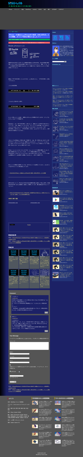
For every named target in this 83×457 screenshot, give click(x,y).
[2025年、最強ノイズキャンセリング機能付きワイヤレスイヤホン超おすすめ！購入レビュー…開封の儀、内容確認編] (56, 259)
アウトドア (16, 9)
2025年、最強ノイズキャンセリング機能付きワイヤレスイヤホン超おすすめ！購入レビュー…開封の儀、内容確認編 (66, 259)
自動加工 (22, 417)
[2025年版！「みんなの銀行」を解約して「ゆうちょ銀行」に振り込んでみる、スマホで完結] (56, 222)
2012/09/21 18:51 (15, 298)
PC (19, 422)
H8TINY (25, 414)
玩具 (9, 419)
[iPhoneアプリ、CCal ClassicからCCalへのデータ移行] (13, 250)
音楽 (27, 408)
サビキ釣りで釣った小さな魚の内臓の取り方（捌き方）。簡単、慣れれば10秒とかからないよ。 (66, 120)
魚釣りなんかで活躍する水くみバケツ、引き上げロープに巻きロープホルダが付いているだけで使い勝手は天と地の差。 (66, 150)
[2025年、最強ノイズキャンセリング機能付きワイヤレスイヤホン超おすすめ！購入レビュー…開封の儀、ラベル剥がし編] (56, 267)
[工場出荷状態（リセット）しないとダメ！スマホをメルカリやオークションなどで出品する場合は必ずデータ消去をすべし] (56, 207)
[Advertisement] (41, 20)
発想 (19, 408)
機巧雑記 (17, 417)
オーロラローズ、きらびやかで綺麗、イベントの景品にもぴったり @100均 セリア (45, 426)
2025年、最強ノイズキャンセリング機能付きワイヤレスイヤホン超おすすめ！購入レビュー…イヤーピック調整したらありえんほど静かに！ (66, 230)
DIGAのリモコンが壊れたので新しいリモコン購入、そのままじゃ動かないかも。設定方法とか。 (66, 180)
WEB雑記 (21, 401)
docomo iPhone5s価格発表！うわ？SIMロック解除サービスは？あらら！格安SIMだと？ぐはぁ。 (23, 261)
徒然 (45, 9)
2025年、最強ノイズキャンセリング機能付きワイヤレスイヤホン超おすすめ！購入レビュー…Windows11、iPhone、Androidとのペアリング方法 (66, 237)
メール (12, 356)
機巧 (49, 9)
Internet (16, 422)
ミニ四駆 (12, 419)
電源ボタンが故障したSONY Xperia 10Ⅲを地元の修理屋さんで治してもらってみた (66, 214)
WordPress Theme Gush (41, 454)
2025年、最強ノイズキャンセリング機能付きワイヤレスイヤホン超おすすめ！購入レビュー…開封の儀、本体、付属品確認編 (66, 244)
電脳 (22, 9)
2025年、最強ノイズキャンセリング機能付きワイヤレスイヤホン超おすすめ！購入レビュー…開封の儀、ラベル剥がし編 (66, 267)
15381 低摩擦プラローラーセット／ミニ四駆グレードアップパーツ (68, 434)
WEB (9, 401)
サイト (11, 360)
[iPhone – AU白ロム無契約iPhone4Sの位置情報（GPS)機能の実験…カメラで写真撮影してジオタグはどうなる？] (34, 250)
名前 (11, 352)
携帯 (14, 198)
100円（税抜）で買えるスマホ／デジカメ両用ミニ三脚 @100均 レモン (45, 419)
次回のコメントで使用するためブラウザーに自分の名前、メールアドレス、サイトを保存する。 (29, 367)
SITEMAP (54, 9)
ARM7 (12, 414)
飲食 (9, 409)
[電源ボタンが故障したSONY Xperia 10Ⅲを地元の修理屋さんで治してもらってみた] (56, 214)
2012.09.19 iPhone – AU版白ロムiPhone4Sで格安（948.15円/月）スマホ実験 (28, 173)
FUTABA (21, 414)
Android (34, 9)
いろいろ (22, 419)
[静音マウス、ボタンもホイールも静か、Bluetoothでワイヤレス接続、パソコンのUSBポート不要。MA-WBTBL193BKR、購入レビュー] (56, 275)
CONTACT (61, 9)
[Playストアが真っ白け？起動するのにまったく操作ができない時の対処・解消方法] (56, 200)
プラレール (17, 419)
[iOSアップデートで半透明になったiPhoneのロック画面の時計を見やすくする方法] (56, 192)
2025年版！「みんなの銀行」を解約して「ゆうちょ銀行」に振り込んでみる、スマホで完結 (66, 221)
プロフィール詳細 (69, 55)
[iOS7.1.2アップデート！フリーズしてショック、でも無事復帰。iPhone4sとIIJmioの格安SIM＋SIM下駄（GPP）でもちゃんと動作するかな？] (44, 250)
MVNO (40, 9)
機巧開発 (13, 417)
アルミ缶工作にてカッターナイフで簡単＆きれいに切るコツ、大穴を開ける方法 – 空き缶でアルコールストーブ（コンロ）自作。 (66, 113)
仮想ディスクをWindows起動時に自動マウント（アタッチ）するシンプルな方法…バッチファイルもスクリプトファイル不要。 (66, 158)
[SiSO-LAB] (15, 2)
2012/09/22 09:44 (15, 318)
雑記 (24, 408)
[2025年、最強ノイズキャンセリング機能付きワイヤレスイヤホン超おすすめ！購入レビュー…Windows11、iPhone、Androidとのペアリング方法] (56, 237)
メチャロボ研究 (19, 416)
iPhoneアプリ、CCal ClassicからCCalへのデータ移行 (13, 259)
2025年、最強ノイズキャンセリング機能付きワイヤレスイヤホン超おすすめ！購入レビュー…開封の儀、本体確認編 (66, 252)
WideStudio (13, 416)
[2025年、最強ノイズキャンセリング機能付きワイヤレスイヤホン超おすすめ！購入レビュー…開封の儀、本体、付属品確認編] (56, 244)
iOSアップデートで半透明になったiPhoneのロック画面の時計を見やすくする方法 (66, 192)
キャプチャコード (14, 377)
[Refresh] (19, 371)
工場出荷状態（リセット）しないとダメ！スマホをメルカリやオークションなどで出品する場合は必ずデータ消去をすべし (66, 207)
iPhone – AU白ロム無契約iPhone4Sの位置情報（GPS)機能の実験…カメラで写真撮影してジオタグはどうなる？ (34, 261)
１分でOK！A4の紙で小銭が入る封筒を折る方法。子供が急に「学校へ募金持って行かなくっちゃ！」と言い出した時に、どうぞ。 (66, 143)
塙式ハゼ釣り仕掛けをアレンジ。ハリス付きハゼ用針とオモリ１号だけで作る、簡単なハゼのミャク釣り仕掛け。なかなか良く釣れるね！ (66, 165)
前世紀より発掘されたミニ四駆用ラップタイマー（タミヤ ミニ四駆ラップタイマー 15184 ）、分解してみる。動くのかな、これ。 (68, 427)
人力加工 (25, 416)
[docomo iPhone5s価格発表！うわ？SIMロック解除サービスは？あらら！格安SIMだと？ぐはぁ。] (24, 250)
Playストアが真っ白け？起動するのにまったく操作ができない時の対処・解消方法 (66, 199)
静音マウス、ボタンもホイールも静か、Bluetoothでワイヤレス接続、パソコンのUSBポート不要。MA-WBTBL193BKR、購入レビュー (66, 274)
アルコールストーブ (17, 404)
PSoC (9, 416)
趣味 (22, 408)
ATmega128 (16, 414)
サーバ (17, 401)
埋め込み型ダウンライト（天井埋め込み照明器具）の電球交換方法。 (66, 135)
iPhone (10, 9)
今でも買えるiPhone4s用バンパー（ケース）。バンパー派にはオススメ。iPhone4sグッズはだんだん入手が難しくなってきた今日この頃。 (44, 282)
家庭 (11, 408)
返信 (46, 312)
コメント (12, 341)
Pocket (29, 224)
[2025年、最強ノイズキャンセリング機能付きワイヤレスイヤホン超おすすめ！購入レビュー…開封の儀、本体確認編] (56, 252)
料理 (17, 408)
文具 (14, 408)
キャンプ (24, 404)
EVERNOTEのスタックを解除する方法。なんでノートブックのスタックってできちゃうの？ (24, 280)
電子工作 (26, 417)
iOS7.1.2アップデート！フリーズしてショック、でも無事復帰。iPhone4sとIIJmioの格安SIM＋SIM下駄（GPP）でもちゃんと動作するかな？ (44, 262)
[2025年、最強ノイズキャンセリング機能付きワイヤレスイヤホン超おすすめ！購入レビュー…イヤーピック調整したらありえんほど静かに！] (56, 229)
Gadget (12, 422)
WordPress (28, 9)
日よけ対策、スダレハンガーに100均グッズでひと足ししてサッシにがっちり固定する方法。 (66, 127)
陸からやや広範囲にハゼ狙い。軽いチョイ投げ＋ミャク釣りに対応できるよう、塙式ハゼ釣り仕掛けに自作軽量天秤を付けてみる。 (66, 173)
